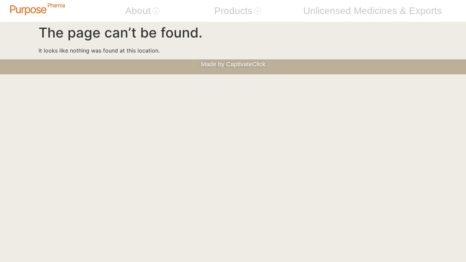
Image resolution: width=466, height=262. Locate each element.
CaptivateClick (245, 64)
